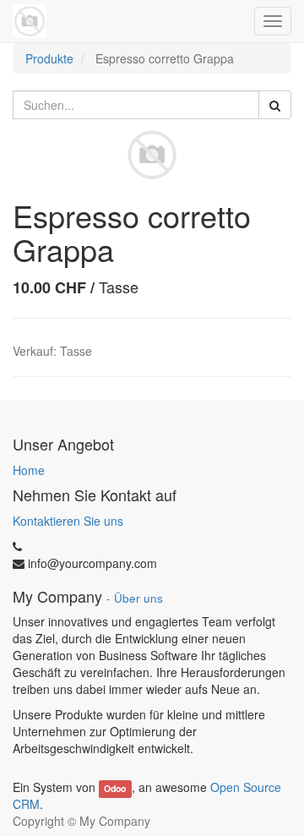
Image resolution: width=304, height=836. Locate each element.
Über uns (138, 598)
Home (29, 470)
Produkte (49, 58)
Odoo (115, 788)
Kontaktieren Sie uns (68, 520)
